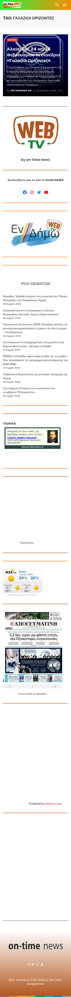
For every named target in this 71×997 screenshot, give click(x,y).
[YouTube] (46, 192)
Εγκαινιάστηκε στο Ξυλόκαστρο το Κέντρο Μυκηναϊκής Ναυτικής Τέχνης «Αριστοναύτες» (31, 312)
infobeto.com (53, 803)
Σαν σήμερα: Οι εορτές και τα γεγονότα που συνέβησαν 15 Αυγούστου (29, 390)
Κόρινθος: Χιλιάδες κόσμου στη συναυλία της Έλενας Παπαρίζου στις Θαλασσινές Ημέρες (35, 298)
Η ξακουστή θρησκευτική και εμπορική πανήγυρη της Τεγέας (35, 376)
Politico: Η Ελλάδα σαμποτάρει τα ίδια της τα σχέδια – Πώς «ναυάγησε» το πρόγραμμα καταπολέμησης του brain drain (35, 360)
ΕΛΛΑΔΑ (12, 40)
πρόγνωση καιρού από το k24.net (22, 595)
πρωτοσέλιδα (27, 694)
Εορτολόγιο (27, 542)
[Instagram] (32, 192)
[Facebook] (24, 192)
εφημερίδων (42, 694)
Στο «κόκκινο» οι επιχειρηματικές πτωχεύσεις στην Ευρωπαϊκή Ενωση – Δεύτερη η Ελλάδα (33, 344)
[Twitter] (39, 192)
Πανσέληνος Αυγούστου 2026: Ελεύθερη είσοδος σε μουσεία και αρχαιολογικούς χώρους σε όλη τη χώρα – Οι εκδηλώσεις (35, 328)
